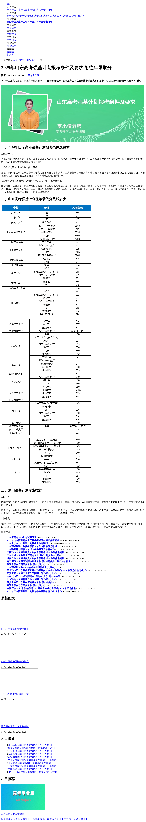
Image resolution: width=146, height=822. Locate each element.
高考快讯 (11, 45)
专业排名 (47, 21)
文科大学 (34, 15)
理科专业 (29, 21)
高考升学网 (18, 60)
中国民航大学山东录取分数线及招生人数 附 (30, 769)
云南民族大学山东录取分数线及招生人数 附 (30, 754)
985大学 (18, 15)
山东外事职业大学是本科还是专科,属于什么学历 (32, 766)
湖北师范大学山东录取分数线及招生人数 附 (30, 745)
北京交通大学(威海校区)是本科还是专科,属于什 (32, 763)
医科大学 (61, 15)
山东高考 (31, 60)
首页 (9, 3)
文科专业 (38, 21)
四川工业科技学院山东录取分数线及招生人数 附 (33, 772)
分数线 (10, 51)
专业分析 (54, 819)
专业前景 (63, 819)
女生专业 (20, 21)
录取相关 (11, 39)
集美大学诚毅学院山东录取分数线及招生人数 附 (32, 748)
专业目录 (73, 819)
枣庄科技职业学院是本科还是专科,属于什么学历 (32, 760)
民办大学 (38, 9)
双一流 (10, 15)
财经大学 (79, 15)
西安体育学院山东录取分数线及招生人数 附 (30, 757)
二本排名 (20, 9)
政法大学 (70, 15)
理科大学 (43, 15)
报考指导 (11, 27)
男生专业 (11, 21)
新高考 (10, 54)
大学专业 (83, 819)
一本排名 (11, 9)
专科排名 (47, 9)
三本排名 (29, 9)
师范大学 (52, 15)
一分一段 (11, 33)
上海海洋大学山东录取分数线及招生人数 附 (30, 751)
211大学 (26, 15)
